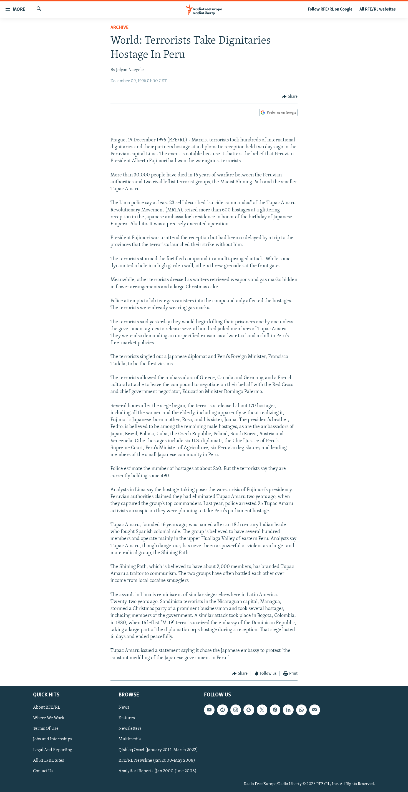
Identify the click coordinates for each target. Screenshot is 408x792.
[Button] (290, 96)
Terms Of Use (46, 729)
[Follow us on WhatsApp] (301, 710)
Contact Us (43, 771)
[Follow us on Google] (248, 710)
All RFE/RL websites (377, 9)
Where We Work (48, 718)
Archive (119, 27)
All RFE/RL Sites (48, 760)
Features (127, 718)
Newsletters (130, 729)
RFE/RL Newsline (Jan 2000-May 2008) (157, 760)
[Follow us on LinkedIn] (288, 710)
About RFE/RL (46, 708)
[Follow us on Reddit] (222, 710)
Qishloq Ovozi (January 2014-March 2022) (158, 750)
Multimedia (130, 739)
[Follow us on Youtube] (209, 710)
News (124, 708)
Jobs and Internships (52, 739)
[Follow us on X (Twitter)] (262, 710)
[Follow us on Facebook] (275, 710)
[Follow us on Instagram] (235, 710)
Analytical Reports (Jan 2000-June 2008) (158, 771)
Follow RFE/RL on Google (330, 9)
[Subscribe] (314, 710)
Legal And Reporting (52, 750)
